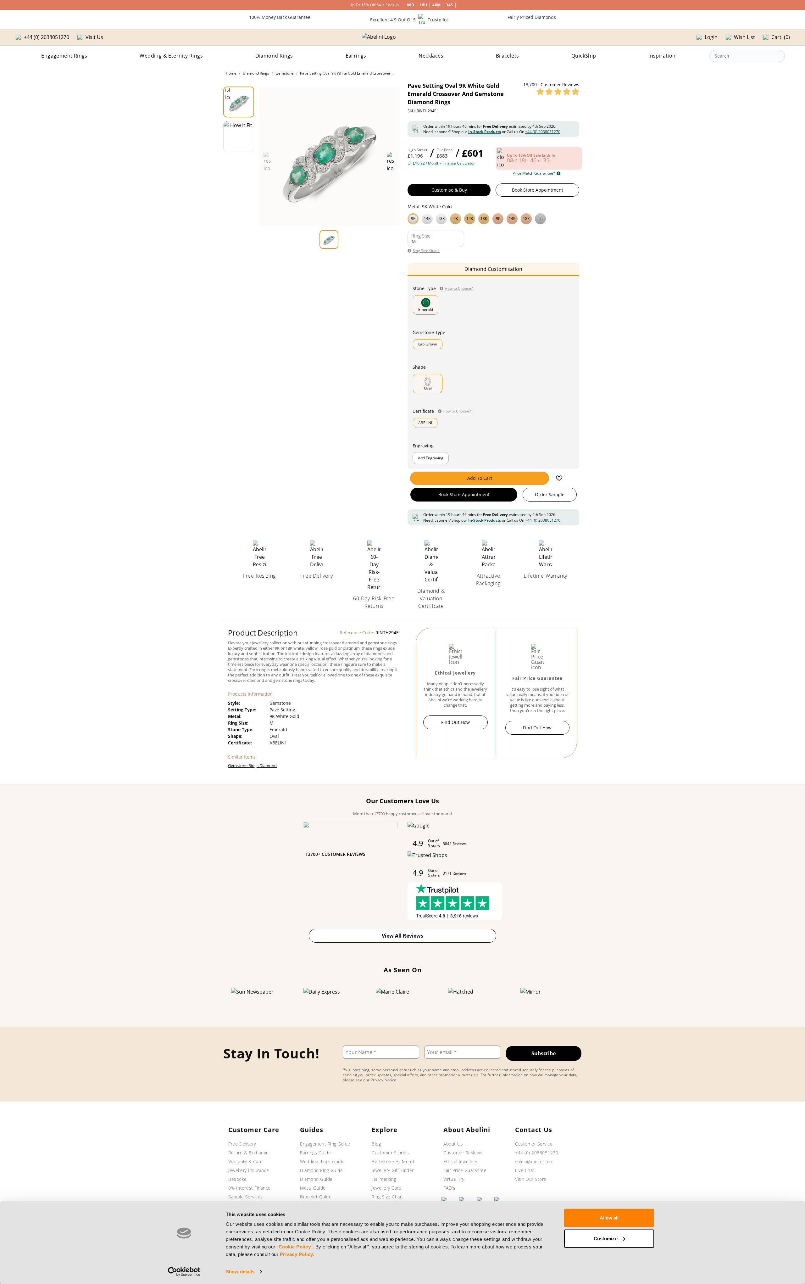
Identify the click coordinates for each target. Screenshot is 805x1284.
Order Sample (549, 494)
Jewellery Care (386, 1188)
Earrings (356, 55)
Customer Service (533, 1144)
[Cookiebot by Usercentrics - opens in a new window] (184, 1271)
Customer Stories (390, 1153)
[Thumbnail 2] (238, 136)
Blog (376, 1144)
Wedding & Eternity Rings (171, 55)
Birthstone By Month (394, 1161)
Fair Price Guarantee (464, 1170)
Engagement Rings (64, 55)
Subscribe (543, 1053)
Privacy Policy (296, 1254)
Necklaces (431, 55)
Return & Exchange (248, 1153)
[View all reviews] (557, 91)
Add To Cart (479, 478)
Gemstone (284, 73)
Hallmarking (384, 1179)
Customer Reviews (462, 1153)
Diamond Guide (316, 1179)
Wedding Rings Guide (322, 1161)
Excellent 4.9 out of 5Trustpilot (409, 20)
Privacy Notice (384, 1080)
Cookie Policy (295, 1246)
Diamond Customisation (493, 269)
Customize (606, 1238)
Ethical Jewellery (460, 1161)
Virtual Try (453, 1179)
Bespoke (237, 1179)
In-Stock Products (484, 131)
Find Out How (455, 722)
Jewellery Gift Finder (393, 1170)
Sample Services (245, 1197)
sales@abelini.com (534, 1161)
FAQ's (449, 1188)
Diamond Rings (274, 55)
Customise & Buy (449, 190)
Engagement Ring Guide (325, 1144)
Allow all (609, 1217)
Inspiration (661, 55)
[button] (493, 218)
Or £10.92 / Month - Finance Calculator (441, 163)
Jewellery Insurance (248, 1170)
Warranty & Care (245, 1161)
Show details (240, 1271)
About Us (453, 1144)
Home (231, 73)
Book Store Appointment (537, 190)
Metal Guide (313, 1188)
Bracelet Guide (315, 1197)
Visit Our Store (531, 1179)
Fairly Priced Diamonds (532, 17)
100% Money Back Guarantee (279, 17)
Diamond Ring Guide (321, 1170)
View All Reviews (402, 935)
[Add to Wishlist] (559, 478)
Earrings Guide (315, 1153)
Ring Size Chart (387, 1197)
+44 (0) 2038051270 (542, 131)
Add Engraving (430, 458)
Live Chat (525, 1170)
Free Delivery (242, 1144)
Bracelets (507, 55)
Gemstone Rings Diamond (252, 765)
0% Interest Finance (249, 1188)
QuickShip (583, 55)
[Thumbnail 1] (238, 102)
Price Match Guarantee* (534, 173)
